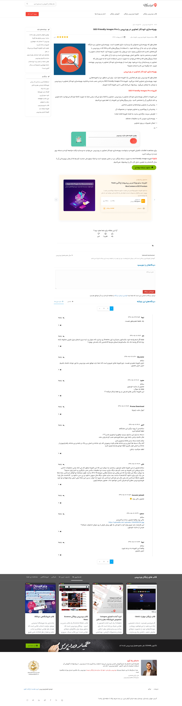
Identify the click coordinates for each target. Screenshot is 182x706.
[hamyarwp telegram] (45, 700)
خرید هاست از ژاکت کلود (31, 689)
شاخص (69, 302)
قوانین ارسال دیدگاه (120, 296)
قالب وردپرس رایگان (150, 14)
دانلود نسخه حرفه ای (142, 167)
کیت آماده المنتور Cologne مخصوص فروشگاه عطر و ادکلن (109, 618)
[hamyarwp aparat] (62, 700)
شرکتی (53, 577)
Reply (60, 318)
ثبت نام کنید (32, 646)
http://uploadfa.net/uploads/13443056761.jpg (126, 522)
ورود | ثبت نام (32, 14)
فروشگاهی (44, 577)
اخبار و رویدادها (100, 14)
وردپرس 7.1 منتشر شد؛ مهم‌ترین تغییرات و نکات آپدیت (39, 43)
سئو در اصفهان (44, 102)
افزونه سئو (136, 24)
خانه (155, 24)
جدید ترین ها (58, 302)
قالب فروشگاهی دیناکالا (44, 616)
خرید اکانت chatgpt (43, 99)
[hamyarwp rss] (56, 700)
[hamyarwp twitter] (33, 700)
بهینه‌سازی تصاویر (146, 81)
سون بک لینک (45, 89)
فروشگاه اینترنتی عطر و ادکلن (40, 85)
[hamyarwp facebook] (50, 700)
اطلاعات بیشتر (110, 208)
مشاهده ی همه (32, 577)
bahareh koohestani (148, 255)
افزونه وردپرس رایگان (131, 14)
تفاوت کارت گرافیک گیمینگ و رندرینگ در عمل (38, 50)
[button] (154, 200)
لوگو (149, 689)
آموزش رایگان (114, 14)
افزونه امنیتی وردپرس (42, 112)
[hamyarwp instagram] (27, 700)
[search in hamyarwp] (27, 4)
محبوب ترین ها (64, 577)
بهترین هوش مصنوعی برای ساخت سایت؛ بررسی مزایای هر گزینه (39, 36)
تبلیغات (156, 689)
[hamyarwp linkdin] (39, 700)
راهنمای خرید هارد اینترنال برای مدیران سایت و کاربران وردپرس (38, 56)
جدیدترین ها (76, 577)
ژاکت (75, 150)
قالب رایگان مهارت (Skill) (145, 616)
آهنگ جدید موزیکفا (43, 92)
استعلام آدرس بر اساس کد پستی (39, 82)
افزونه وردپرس (147, 24)
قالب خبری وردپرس (43, 105)
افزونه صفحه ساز (44, 109)
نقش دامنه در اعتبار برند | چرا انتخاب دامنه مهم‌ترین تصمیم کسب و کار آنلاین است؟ (38, 65)
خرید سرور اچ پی (44, 95)
